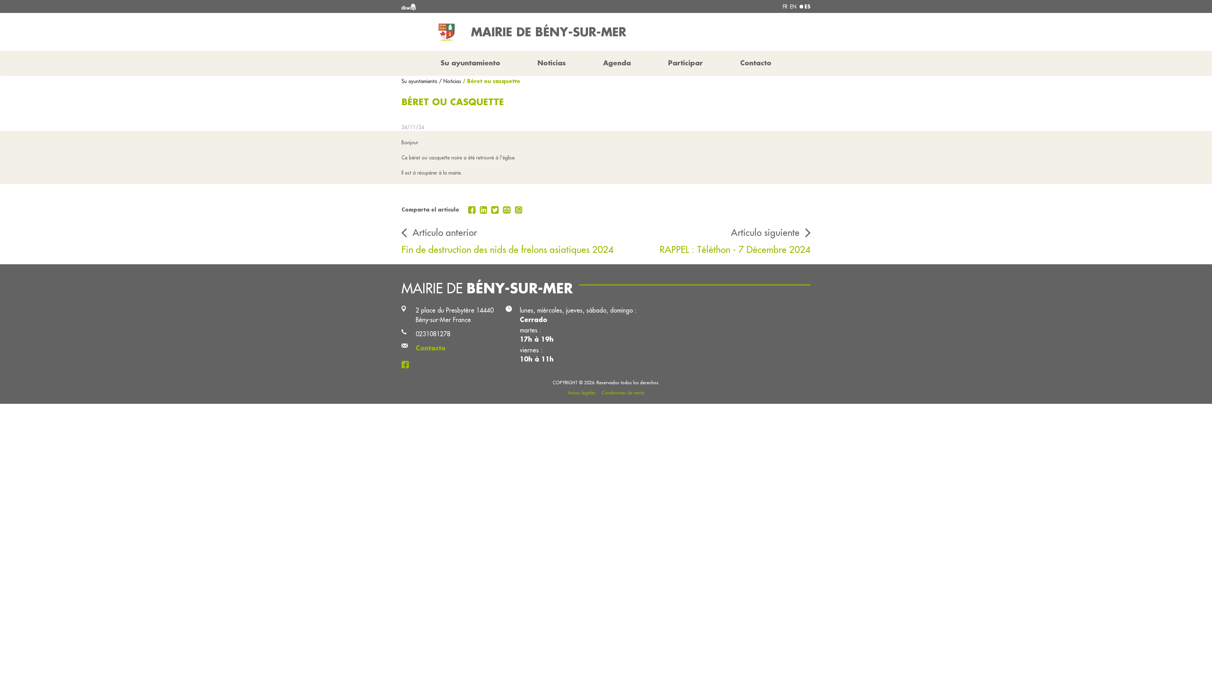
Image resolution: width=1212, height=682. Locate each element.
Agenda (617, 62)
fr (785, 6)
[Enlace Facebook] (407, 363)
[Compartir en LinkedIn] (484, 209)
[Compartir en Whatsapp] (519, 209)
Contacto (755, 62)
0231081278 (433, 334)
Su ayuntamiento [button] (470, 62)
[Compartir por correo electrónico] (508, 209)
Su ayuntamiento (420, 81)
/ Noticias (450, 81)
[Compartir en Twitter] (496, 209)
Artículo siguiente (765, 232)
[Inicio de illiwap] (484, 6)
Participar (685, 62)
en (793, 6)
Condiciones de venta (623, 393)
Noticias (552, 62)
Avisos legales (582, 393)
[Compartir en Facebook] (472, 209)
